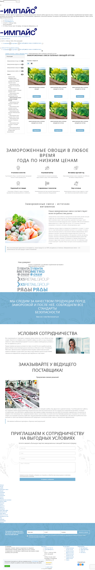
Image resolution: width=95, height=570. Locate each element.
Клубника (2, 492)
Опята (1, 504)
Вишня (1, 491)
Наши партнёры (84, 549)
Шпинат (2, 522)
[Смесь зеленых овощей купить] (36, 76)
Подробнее (37, 96)
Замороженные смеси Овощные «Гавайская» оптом (13, 104)
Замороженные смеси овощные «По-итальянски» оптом (14, 86)
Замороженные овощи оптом (14, 67)
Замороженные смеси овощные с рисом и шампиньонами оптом (13, 108)
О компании (6, 49)
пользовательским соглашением (27, 476)
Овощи (2, 485)
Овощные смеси (12, 78)
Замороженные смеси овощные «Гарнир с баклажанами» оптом (13, 95)
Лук (1, 517)
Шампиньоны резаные (5, 500)
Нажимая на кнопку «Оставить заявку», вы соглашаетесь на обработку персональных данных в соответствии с (57, 536)
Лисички (2, 503)
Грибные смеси (11, 76)
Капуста (2, 507)
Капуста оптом (4, 514)
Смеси (9, 74)
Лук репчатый (3, 512)
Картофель (3, 513)
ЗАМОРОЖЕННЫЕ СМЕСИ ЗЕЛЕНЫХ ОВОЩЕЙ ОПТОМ (14, 99)
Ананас (2, 497)
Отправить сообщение (47, 479)
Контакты (38, 49)
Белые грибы (3, 501)
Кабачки (2, 519)
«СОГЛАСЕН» (35, 561)
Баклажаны (3, 520)
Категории (10, 56)
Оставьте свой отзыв (46, 567)
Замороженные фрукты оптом (15, 64)
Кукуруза (2, 509)
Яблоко (2, 498)
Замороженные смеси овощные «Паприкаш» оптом (13, 120)
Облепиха (2, 495)
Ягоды (1, 486)
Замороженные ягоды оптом (14, 61)
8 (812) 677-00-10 (48, 548)
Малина (2, 494)
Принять (7, 566)
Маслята (2, 506)
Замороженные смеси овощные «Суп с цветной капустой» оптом (13, 81)
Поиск (1, 1)
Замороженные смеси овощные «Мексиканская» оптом (14, 112)
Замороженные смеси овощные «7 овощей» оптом (13, 124)
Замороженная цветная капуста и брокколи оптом (14, 128)
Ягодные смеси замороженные (11, 131)
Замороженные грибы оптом (14, 71)
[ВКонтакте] (78, 564)
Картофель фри (4, 510)
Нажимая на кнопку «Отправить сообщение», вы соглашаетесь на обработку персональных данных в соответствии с (45, 475)
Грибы (1, 488)
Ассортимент (14, 49)
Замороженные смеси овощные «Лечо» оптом (13, 116)
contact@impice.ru (48, 549)
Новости (83, 551)
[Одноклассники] (80, 564)
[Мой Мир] (82, 564)
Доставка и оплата (31, 49)
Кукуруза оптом (4, 516)
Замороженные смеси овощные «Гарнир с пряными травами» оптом (14, 90)
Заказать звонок (83, 532)
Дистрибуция (23, 49)
